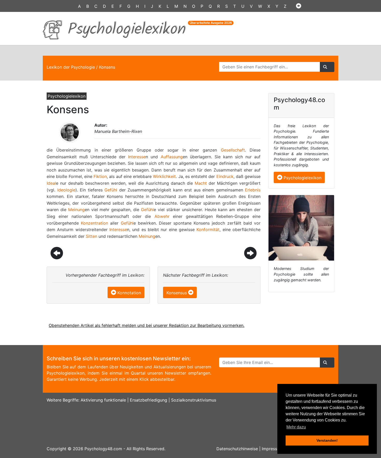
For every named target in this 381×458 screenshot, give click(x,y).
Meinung (76, 209)
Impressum (272, 448)
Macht (201, 183)
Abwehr (162, 216)
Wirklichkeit (164, 176)
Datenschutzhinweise (237, 448)
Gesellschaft (233, 150)
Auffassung (172, 156)
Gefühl (110, 189)
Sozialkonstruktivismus (193, 400)
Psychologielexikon (301, 177)
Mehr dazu (296, 427)
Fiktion (100, 176)
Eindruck (225, 176)
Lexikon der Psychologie (71, 67)
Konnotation (129, 292)
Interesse (137, 156)
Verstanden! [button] (327, 440)
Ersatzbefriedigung (148, 400)
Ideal (51, 183)
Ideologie (66, 189)
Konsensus (176, 292)
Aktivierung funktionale (103, 400)
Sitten (91, 236)
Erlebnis (252, 189)
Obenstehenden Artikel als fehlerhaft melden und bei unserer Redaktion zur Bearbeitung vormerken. (146, 325)
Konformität (208, 229)
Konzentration (94, 223)
